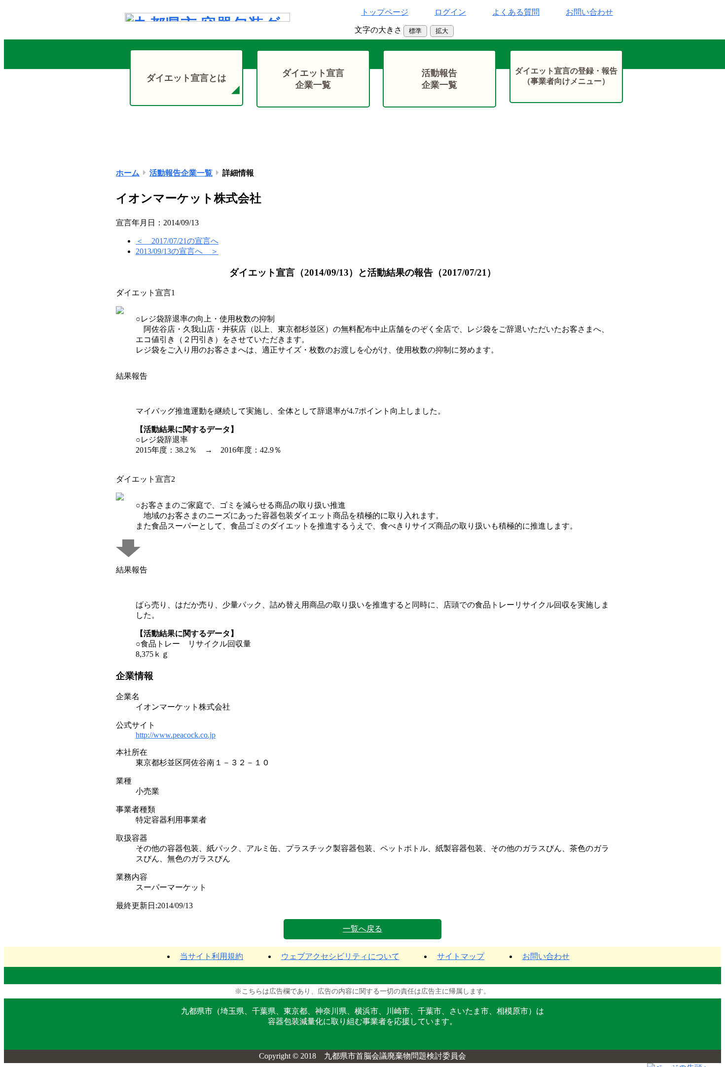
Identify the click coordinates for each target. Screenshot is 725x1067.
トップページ (384, 12)
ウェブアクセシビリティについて (340, 956)
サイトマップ (460, 956)
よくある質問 (516, 12)
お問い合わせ (589, 12)
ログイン (450, 12)
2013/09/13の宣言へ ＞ (177, 251)
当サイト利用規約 (211, 956)
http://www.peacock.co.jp (176, 735)
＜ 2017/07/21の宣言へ (177, 241)
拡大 (441, 31)
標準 (415, 31)
